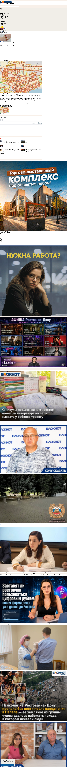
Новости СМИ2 (2, 153)
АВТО (1, 9)
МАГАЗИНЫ (5, 30)
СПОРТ (1, 22)
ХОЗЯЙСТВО (2, 24)
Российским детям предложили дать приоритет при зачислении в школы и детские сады (12, 572)
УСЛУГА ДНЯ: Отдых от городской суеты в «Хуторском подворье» (10, 44)
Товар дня (1, 33)
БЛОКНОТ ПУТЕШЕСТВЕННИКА (5, 11)
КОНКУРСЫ (2, 12)
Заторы (1, 113)
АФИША (1, 10)
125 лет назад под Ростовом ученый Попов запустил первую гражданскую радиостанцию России (13, 574)
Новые (1, 122)
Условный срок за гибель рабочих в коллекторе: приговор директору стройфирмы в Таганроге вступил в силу (44, 623)
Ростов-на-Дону (7, 113)
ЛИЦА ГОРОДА (2, 15)
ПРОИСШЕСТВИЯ (3, 20)
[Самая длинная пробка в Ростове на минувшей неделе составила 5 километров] (21, 110)
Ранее (9, 122)
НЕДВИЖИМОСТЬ (3, 17)
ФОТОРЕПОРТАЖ (3, 23)
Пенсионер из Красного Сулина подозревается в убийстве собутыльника (37, 574)
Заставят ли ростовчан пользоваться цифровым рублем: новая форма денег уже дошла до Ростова (14, 623)
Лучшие (5, 122)
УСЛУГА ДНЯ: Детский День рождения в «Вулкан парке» (9, 45)
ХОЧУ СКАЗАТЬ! (2, 25)
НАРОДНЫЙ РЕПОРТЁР (4, 16)
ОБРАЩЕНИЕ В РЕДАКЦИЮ (4, 18)
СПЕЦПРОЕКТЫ (2, 21)
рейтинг (3, 113)
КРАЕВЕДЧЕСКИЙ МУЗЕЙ (4, 13)
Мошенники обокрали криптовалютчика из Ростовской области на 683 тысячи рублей (36, 572)
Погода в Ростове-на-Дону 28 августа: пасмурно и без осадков (57, 572)
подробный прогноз (3, 232)
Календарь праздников (3, 32)
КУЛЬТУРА (1, 14)
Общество (1, 60)
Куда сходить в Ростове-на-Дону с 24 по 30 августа (6, 367)
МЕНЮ (1, 8)
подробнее (8, 232)
